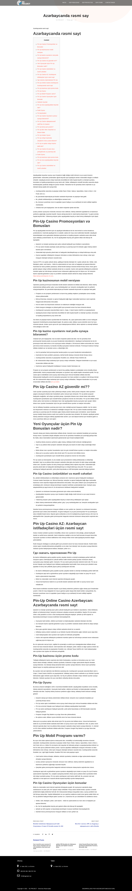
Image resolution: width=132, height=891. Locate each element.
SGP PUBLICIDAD (74, 2)
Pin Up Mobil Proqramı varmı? (46, 94)
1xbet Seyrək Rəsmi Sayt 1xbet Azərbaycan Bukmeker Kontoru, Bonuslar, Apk (88, 846)
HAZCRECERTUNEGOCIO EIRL (105, 888)
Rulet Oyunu (41, 110)
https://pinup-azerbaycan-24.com (43, 276)
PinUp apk (70, 20)
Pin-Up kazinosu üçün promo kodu (47, 88)
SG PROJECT (60, 20)
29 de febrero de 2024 (61, 849)
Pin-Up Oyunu (41, 91)
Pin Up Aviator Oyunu (43, 135)
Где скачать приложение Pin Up (47, 80)
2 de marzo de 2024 (37, 851)
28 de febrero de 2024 (84, 849)
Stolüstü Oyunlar (42, 102)
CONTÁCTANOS (110, 2)
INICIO (64, 2)
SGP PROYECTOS (87, 2)
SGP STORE (99, 2)
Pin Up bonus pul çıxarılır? (45, 127)
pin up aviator (55, 382)
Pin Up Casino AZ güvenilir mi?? (47, 60)
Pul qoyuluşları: (42, 113)
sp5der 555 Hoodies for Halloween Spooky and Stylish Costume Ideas (66, 846)
